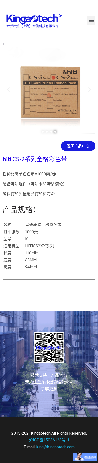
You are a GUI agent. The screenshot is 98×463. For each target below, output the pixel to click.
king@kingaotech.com (55, 447)
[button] (91, 20)
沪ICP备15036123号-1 (49, 440)
